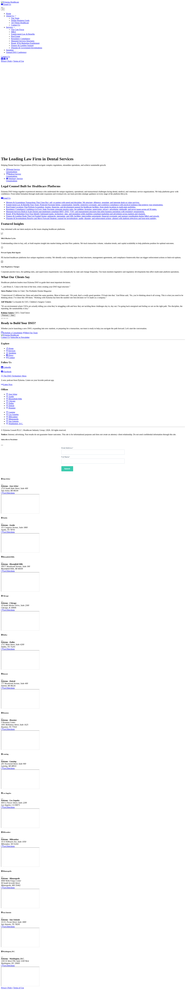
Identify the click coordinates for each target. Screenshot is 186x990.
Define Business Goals (20, 20)
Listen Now (8, 384)
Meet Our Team (31, 333)
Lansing (11, 412)
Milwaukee (13, 417)
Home (8, 14)
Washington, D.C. (15, 424)
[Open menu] (2, 7)
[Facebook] (5, 59)
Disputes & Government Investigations (26, 48)
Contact (11, 357)
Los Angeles (13, 414)
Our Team (15, 18)
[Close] (2, 445)
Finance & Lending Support (22, 45)
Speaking (10, 50)
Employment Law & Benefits (23, 34)
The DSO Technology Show (15, 376)
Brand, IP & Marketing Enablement (25, 43)
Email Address (67, 448)
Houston (11, 408)
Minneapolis (13, 419)
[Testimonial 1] (2, 318)
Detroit (11, 406)
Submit (67, 469)
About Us (10, 16)
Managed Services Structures (22, 41)
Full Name (65, 457)
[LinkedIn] (2, 59)
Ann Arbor (12, 394)
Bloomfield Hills (15, 399)
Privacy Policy (7, 61)
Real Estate (15, 36)
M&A (13, 32)
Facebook (7, 372)
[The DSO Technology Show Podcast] (7, 59)
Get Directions (9, 493)
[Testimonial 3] (7, 318)
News (10, 355)
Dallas (11, 403)
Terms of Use (18, 61)
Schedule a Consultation (12, 333)
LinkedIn (7, 367)
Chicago (11, 401)
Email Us (7, 4)
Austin (11, 396)
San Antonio (13, 421)
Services (9, 27)
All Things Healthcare (20, 23)
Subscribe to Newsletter (20, 337)
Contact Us (15, 25)
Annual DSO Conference (16, 52)
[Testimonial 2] (5, 318)
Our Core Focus (17, 29)
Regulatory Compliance (20, 39)
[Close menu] (3, 9)
